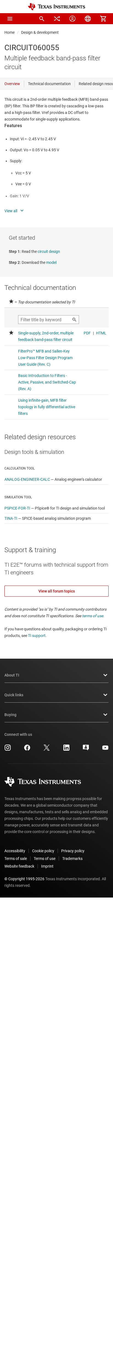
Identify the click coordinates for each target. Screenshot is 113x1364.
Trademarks (72, 858)
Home (9, 32)
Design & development (40, 32)
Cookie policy (43, 851)
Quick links (13, 695)
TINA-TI (10, 518)
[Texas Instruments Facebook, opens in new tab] (27, 749)
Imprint (47, 866)
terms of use (92, 616)
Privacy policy (72, 851)
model (51, 262)
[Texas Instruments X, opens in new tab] (46, 749)
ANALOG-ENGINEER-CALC (27, 479)
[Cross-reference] (57, 18)
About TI (11, 675)
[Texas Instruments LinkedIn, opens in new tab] (66, 749)
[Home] (56, 6)
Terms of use (44, 858)
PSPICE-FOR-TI (17, 508)
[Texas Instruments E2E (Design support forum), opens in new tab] (86, 749)
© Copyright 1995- (24, 879)
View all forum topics (56, 591)
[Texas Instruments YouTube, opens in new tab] (105, 749)
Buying (10, 714)
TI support (37, 635)
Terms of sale (15, 858)
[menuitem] (41, 18)
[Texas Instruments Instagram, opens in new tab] (7, 749)
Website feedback (19, 866)
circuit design (49, 251)
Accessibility (14, 851)
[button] (10, 18)
